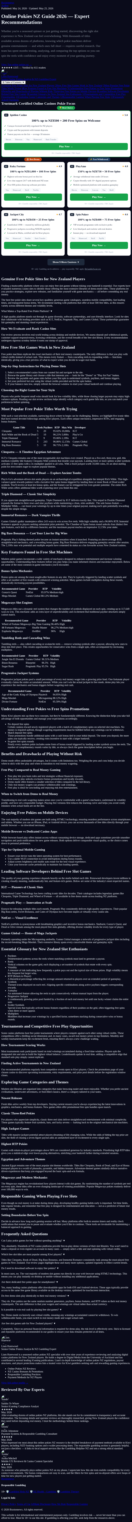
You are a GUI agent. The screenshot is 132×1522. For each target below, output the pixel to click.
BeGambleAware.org (93, 269)
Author (5, 5)
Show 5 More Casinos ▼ (66, 262)
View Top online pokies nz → (16, 64)
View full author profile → (14, 1382)
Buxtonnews (7, 2)
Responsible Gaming (77, 1504)
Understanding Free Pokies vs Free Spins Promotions (95, 88)
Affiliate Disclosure (41, 1504)
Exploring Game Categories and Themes (38, 97)
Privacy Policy (8, 1504)
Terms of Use (23, 1504)
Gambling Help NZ (17, 1491)
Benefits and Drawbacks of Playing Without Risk (27, 91)
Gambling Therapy (68, 1491)
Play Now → (66, 146)
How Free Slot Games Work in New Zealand (78, 85)
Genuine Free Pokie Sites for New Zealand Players (27, 85)
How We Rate (58, 1504)
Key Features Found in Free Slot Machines (44, 88)
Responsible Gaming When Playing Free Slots (85, 97)
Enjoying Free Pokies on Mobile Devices (74, 91)
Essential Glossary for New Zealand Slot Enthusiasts (54, 94)
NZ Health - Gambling (43, 1491)
